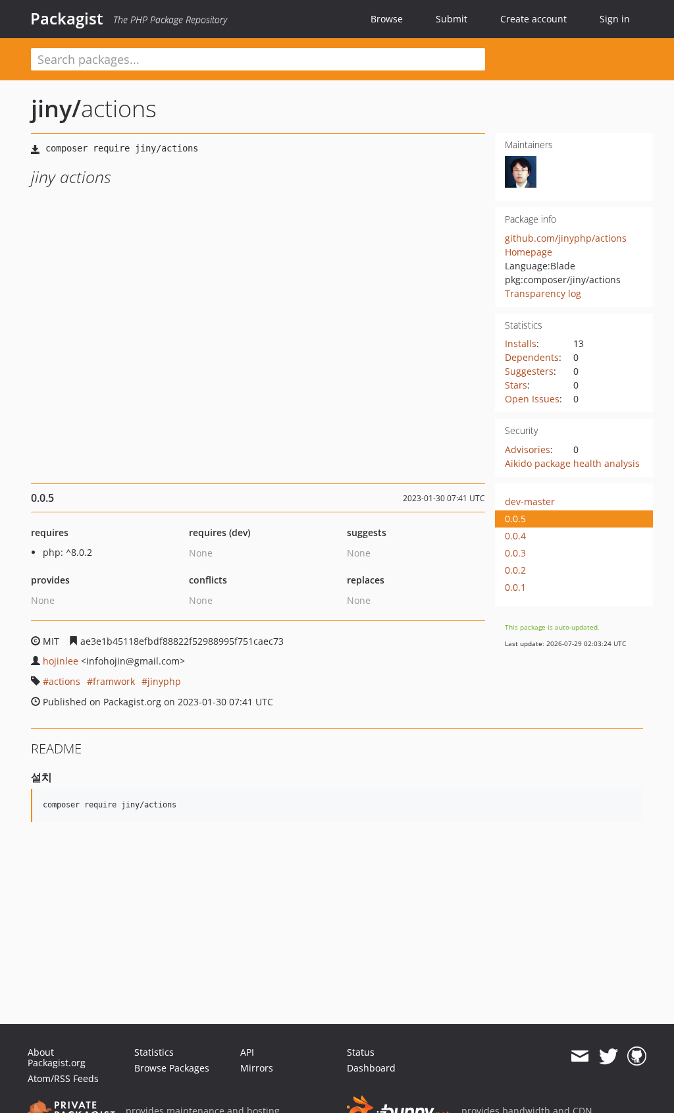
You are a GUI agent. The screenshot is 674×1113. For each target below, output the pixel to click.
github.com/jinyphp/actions (566, 238)
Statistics (154, 1052)
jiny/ (56, 108)
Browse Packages (171, 1068)
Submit (451, 19)
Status (361, 1052)
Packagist (66, 18)
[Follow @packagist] (608, 1056)
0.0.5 (515, 518)
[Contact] (579, 1056)
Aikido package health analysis (572, 463)
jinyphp (164, 681)
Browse (387, 19)
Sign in (615, 19)
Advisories (527, 449)
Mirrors (256, 1068)
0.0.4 (515, 535)
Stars (516, 385)
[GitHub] (636, 1056)
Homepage (528, 252)
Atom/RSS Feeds (63, 1078)
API (247, 1052)
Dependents (532, 357)
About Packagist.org (57, 1057)
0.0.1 (515, 587)
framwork (114, 681)
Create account (533, 19)
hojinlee (60, 661)
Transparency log (543, 293)
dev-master (530, 501)
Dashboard (371, 1068)
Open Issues (532, 399)
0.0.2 (515, 570)
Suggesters (529, 371)
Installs (520, 343)
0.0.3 (515, 553)
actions (64, 681)
